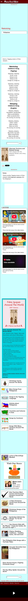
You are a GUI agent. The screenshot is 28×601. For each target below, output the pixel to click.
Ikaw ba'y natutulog (16, 177)
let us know (8, 224)
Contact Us (6, 583)
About (2, 583)
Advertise (12, 583)
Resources (17, 583)
